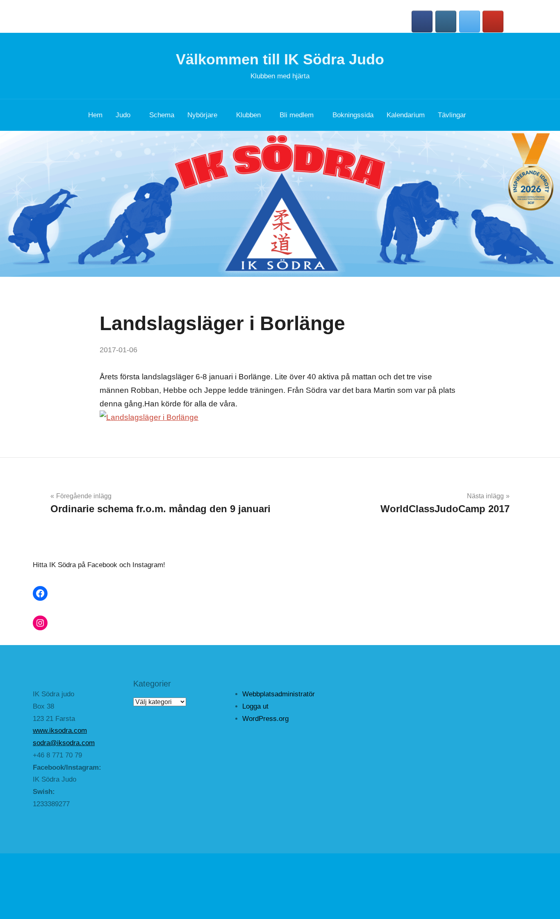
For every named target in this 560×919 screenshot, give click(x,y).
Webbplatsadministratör (278, 694)
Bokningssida (352, 115)
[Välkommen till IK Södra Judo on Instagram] (445, 21)
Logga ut (255, 706)
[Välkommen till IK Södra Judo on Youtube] (493, 21)
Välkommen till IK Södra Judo (280, 59)
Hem (95, 115)
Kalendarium (406, 115)
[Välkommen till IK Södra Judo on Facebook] (422, 21)
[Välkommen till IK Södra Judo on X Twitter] (469, 21)
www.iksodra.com (60, 730)
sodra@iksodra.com (64, 743)
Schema (161, 115)
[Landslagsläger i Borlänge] (149, 417)
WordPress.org (265, 719)
